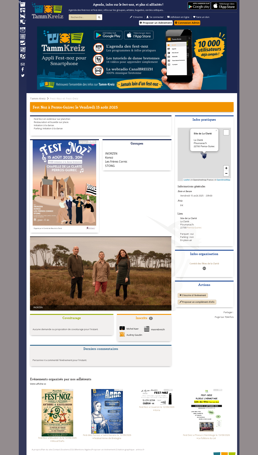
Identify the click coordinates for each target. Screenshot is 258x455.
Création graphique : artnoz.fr (130, 449)
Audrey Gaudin (134, 334)
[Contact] (22, 65)
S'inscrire (138, 17)
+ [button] (226, 168)
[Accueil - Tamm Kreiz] (48, 10)
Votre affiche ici (38, 383)
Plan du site (46, 449)
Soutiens (65, 449)
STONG (110, 166)
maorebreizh (158, 329)
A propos (36, 449)
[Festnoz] (22, 4)
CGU (72, 449)
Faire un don (202, 17)
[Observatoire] (22, 44)
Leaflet (187, 179)
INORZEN (111, 153)
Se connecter (157, 17)
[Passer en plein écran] (226, 132)
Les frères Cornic (116, 161)
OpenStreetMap (223, 179)
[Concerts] (22, 10)
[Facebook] (22, 70)
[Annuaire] (22, 37)
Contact (56, 449)
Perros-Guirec (62, 107)
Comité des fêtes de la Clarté (204, 263)
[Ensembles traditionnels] (22, 20)
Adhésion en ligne (179, 17)
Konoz (109, 157)
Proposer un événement (103, 449)
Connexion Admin (188, 22)
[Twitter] (22, 77)
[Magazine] (22, 50)
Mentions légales (83, 449)
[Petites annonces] (22, 57)
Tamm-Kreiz (38, 98)
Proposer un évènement (157, 22)
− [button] (226, 173)
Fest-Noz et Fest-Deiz (64, 98)
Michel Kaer (133, 328)
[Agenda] (22, 30)
